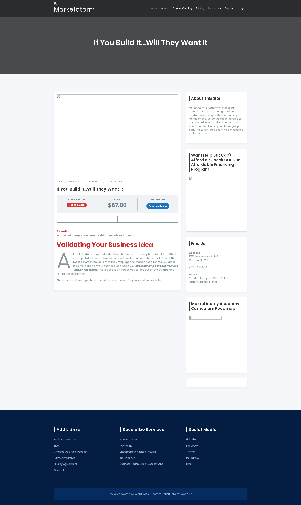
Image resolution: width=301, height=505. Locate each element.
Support (230, 8)
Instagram (192, 458)
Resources (214, 8)
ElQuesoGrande (71, 181)
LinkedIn (191, 439)
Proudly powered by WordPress (129, 494)
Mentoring (126, 445)
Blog (56, 445)
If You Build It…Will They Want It (90, 189)
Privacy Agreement (65, 464)
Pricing (200, 8)
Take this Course (157, 206)
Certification (127, 458)
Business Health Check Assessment (141, 464)
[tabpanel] (117, 249)
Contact (59, 470)
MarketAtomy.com (65, 439)
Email (189, 464)
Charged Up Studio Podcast (70, 451)
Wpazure (186, 494)
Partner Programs (64, 458)
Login (242, 8)
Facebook (192, 445)
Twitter (190, 451)
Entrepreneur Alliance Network (138, 451)
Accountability (129, 439)
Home (153, 8)
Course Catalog (182, 8)
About (165, 8)
